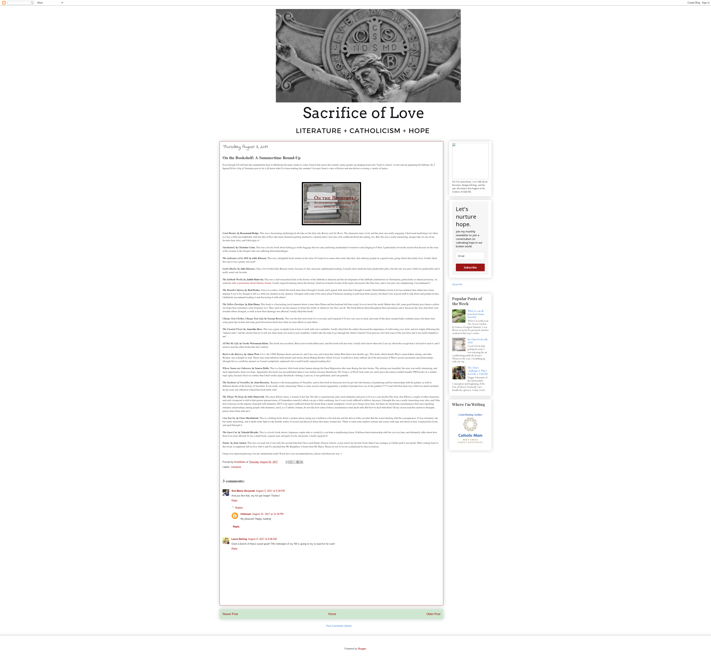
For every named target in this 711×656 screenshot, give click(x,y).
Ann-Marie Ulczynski (243, 490)
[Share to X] (294, 462)
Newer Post (230, 614)
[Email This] (287, 462)
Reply (234, 500)
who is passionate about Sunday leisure (251, 283)
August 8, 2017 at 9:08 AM (262, 539)
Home (332, 614)
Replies (239, 507)
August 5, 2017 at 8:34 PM (270, 490)
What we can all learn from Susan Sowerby (476, 314)
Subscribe (470, 267)
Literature (236, 467)
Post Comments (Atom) (339, 626)
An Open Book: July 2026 (478, 341)
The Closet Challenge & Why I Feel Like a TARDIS (478, 371)
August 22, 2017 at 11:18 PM (267, 514)
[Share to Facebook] (298, 462)
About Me (457, 284)
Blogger (362, 648)
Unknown (246, 514)
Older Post (433, 614)
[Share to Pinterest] (301, 462)
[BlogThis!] (291, 462)
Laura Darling (239, 539)
